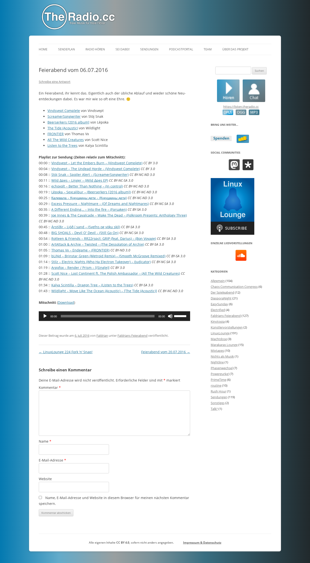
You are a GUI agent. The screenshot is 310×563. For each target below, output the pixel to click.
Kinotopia (218, 321)
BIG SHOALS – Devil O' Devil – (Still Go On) (84, 232)
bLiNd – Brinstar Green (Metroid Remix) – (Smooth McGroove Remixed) (108, 256)
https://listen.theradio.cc (241, 106)
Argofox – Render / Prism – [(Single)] (80, 267)
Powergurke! (220, 374)
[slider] (181, 315)
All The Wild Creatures (65, 139)
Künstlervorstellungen (227, 327)
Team (208, 49)
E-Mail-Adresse (52, 460)
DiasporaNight (221, 298)
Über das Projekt (235, 49)
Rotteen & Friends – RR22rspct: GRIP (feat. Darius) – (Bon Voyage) (103, 238)
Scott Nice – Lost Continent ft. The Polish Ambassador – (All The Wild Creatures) (115, 273)
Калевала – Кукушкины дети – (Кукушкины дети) (89, 197)
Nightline (217, 362)
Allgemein (218, 281)
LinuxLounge (220, 333)
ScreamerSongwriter (64, 116)
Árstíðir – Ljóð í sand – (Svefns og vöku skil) (85, 227)
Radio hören (95, 49)
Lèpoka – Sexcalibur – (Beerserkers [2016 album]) (91, 192)
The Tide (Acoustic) (62, 128)
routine (216, 385)
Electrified (218, 310)
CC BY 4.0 (122, 542)
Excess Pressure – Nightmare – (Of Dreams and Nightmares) (100, 203)
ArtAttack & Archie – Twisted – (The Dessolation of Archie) (97, 244)
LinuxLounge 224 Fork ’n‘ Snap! (66, 352)
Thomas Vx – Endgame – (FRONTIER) (80, 250)
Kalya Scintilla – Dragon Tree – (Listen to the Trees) (92, 285)
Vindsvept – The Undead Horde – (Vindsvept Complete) (95, 168)
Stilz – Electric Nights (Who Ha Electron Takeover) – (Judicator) (101, 261)
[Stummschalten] (170, 316)
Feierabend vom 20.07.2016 (165, 352)
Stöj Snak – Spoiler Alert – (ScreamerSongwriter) (90, 174)
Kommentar (50, 387)
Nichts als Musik (222, 356)
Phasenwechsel (222, 368)
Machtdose (219, 339)
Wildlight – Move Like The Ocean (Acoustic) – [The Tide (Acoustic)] (104, 291)
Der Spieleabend (222, 292)
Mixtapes (217, 350)
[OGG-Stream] (239, 114)
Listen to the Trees (62, 145)
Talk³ (214, 409)
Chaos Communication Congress (234, 286)
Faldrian (102, 335)
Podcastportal (181, 49)
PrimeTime (218, 379)
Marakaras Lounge (224, 345)
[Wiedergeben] (45, 316)
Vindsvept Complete (63, 110)
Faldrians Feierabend (132, 335)
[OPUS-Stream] (228, 114)
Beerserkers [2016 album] (68, 122)
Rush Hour (218, 391)
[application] (114, 316)
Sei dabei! (123, 49)
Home (43, 49)
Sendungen (149, 49)
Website (45, 479)
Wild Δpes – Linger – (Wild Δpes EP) (79, 180)
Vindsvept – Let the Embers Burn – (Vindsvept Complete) (96, 163)
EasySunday (219, 304)
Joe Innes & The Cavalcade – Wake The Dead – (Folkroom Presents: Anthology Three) (119, 215)
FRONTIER (55, 134)
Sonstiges (218, 403)
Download (66, 302)
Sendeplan (66, 49)
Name (45, 441)
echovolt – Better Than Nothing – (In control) (87, 186)
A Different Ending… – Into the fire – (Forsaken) (89, 209)
